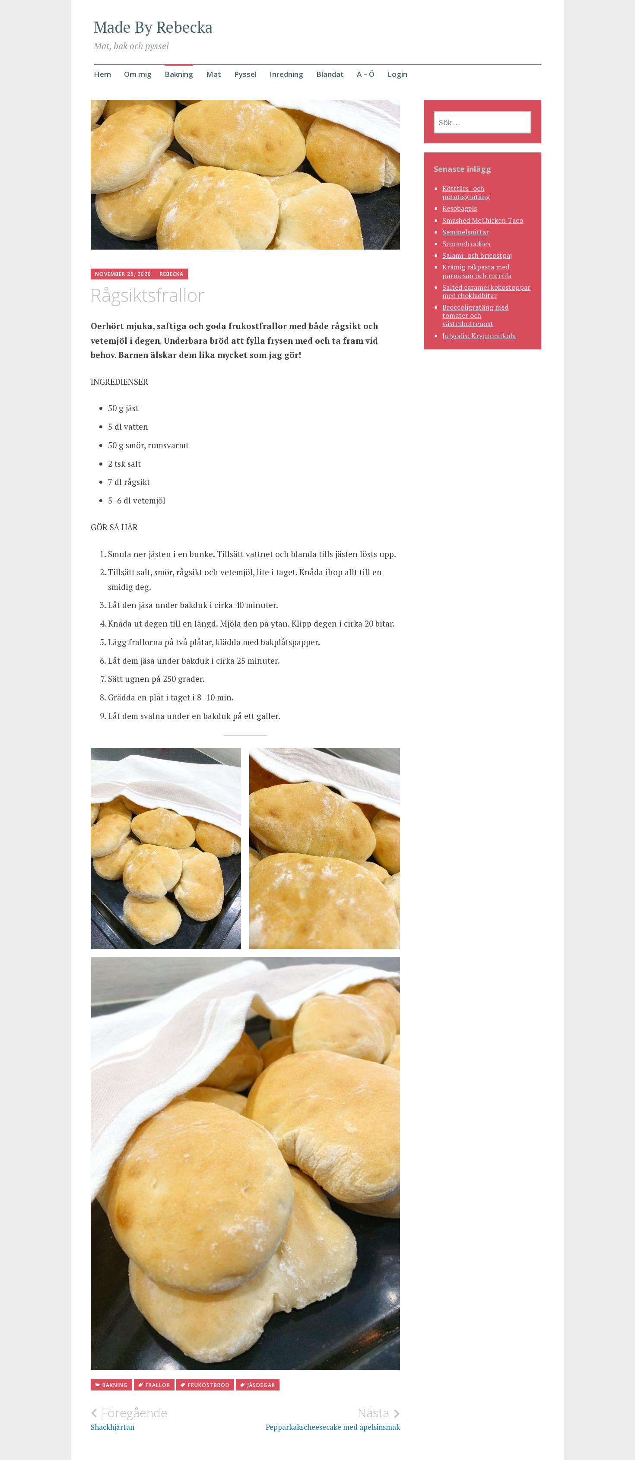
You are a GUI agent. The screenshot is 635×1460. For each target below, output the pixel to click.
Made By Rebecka (153, 27)
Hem (102, 74)
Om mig (138, 74)
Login (397, 74)
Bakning (179, 74)
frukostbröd (209, 1385)
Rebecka (172, 274)
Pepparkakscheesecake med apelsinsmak (333, 1418)
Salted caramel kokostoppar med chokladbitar (486, 291)
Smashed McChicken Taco (482, 220)
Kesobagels (459, 208)
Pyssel (245, 74)
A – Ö (366, 74)
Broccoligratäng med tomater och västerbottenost (475, 315)
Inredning (286, 74)
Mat (213, 74)
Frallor (158, 1385)
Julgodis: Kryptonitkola (479, 335)
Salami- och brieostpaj (477, 255)
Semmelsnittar (465, 232)
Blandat (330, 74)
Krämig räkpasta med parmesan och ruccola (476, 271)
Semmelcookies (466, 243)
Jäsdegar (261, 1385)
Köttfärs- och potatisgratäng (466, 192)
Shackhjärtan (129, 1418)
